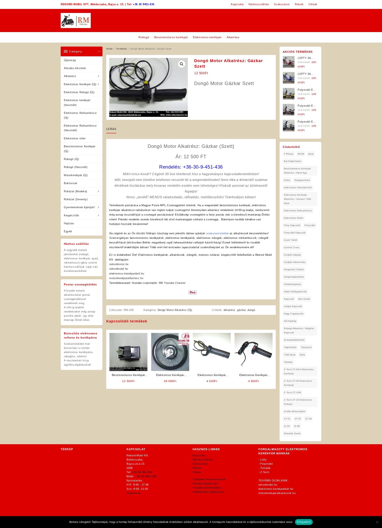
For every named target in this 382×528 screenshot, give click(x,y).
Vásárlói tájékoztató (205, 483)
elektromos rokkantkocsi (298, 210)
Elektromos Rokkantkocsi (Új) (80, 115)
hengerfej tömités (294, 269)
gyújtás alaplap (292, 255)
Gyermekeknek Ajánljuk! (79, 207)
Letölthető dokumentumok (209, 479)
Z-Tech (264, 472)
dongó (251, 309)
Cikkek (197, 472)
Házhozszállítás (203, 459)
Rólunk (197, 468)
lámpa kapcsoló (293, 306)
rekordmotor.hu (119, 264)
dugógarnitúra (302, 180)
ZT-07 (298, 419)
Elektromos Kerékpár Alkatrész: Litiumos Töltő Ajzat (297, 199)
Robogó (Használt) (76, 167)
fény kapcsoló (292, 225)
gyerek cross (291, 247)
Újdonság (70, 60)
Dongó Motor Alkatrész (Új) (175, 309)
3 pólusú (288, 154)
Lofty (263, 459)
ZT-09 (308, 419)
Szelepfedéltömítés (294, 340)
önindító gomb (292, 433)
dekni (287, 180)
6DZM (301, 154)
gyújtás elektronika (294, 262)
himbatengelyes (292, 284)
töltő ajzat (289, 354)
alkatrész (229, 309)
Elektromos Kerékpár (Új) (80, 84)
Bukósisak (70, 183)
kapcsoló (289, 299)
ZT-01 (287, 419)
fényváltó (309, 225)
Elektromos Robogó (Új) (79, 92)
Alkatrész (70, 76)
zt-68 (297, 426)
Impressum (134, 493)
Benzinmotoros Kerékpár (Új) (79, 148)
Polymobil (266, 463)
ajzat (311, 154)
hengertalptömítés (294, 277)
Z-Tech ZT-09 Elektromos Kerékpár (298, 383)
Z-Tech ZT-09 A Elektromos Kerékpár (299, 371)
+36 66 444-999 (142, 472)
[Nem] (377, 522)
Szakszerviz (201, 463)
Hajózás (69, 223)
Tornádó (265, 468)
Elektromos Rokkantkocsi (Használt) (80, 128)
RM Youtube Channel (172, 282)
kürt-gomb (304, 299)
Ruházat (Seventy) (76, 199)
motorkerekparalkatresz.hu (126, 278)
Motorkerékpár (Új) (76, 175)
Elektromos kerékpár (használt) (77, 102)
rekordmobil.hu (118, 268)
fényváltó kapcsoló (295, 232)
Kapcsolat (199, 455)
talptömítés (290, 347)
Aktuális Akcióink (75, 68)
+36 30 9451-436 (143, 4)
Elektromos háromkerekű (298, 187)
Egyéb (68, 231)
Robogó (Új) (71, 159)
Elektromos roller (75, 138)
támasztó (306, 347)
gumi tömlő (290, 240)
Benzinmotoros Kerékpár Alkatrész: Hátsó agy (297, 170)
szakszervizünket (217, 233)
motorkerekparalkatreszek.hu (277, 493)
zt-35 (287, 426)
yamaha (288, 362)
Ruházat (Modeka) (75, 191)
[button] (181, 64)
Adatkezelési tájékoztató (208, 491)
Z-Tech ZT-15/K (292, 392)
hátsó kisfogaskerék (295, 291)
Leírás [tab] (111, 129)
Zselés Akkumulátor (295, 411)
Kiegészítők (71, 215)
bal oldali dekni (292, 161)
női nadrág (290, 321)
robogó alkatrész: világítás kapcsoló (299, 330)
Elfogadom (304, 521)
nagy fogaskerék (294, 313)
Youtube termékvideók (207, 487)
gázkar (241, 309)
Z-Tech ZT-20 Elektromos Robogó (298, 402)
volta (302, 354)
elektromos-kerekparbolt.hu (126, 273)
